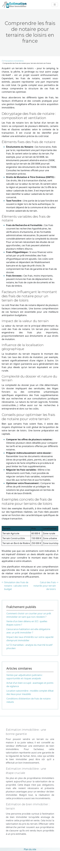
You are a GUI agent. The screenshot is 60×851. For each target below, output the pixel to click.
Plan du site (30, 849)
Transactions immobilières (14, 61)
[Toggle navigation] (54, 4)
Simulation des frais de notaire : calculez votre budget (16, 586)
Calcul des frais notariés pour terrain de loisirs (44, 586)
